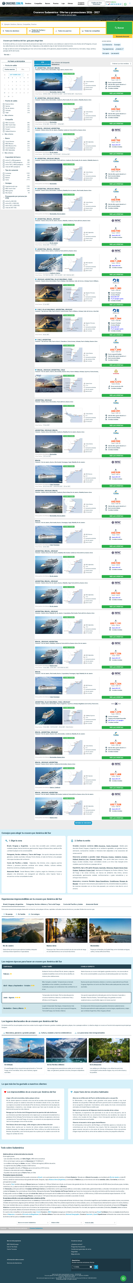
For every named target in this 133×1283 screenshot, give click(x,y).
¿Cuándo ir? (119, 49)
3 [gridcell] (16, 81)
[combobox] (54, 24)
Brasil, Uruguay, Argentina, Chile (51, 370)
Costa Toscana (12, 1249)
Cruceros (3, 1228)
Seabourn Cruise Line (86, 870)
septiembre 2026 (15, 74)
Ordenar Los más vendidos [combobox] (120, 63)
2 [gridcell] (12, 81)
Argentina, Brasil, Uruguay (48, 219)
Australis (102, 868)
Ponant (96, 868)
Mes (23, 69)
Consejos (117, 44)
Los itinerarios (107, 44)
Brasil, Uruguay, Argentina (48, 128)
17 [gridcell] (16, 89)
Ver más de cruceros (83, 823)
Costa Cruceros (112, 846)
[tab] (13, 904)
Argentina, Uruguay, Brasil (48, 68)
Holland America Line (81, 859)
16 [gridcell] (12, 89)
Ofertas (70, 3)
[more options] (129, 3)
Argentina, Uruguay (43, 400)
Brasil (38, 460)
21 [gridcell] (4, 92)
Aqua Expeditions (102, 881)
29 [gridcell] (8, 96)
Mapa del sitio (75, 1254)
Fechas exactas (10, 69)
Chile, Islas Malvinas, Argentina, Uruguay (54, 309)
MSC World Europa (12, 1244)
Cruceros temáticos (81, 3)
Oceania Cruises (96, 859)
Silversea (109, 868)
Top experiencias (108, 49)
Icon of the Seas (12, 1246)
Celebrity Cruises (121, 857)
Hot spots (106, 53)
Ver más (6, 54)
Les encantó (115, 53)
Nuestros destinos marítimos (18, 1228)
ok (96, 1267)
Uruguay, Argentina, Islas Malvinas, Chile (54, 279)
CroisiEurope (114, 881)
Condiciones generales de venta (81, 1249)
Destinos (28, 3)
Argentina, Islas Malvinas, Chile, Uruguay (52, 702)
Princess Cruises (108, 857)
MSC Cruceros (100, 846)
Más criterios (9, 115)
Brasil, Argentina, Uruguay (46, 732)
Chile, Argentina (44, 340)
